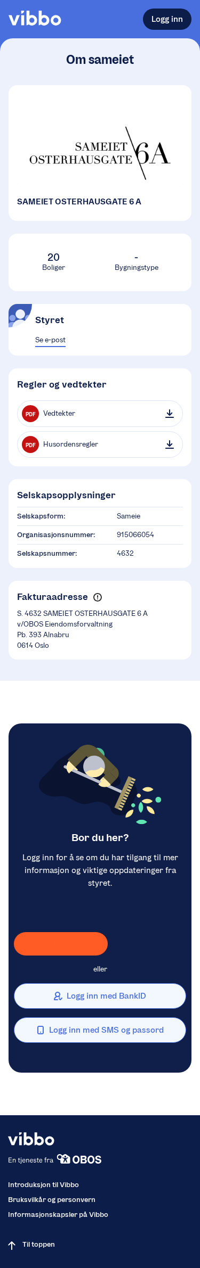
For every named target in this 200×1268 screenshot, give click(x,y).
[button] (97, 597)
